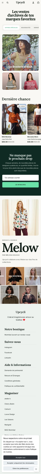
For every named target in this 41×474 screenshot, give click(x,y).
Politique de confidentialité (14, 386)
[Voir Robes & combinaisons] (30, 81)
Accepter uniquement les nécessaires (20, 463)
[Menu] (2, 2)
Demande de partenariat (14, 370)
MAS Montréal (10, 430)
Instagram (8, 347)
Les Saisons (9, 419)
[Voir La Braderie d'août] (20, 52)
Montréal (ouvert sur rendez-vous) (17, 335)
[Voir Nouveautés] (11, 81)
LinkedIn (8, 358)
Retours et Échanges (12, 376)
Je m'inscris (20, 185)
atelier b (8, 399)
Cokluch (8, 409)
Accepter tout (20, 457)
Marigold (8, 425)
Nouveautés (25, 27)
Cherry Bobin (9, 404)
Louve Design (10, 414)
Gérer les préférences (20, 468)
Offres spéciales (11, 27)
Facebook (8, 352)
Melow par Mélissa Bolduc (14, 435)
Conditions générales (12, 381)
